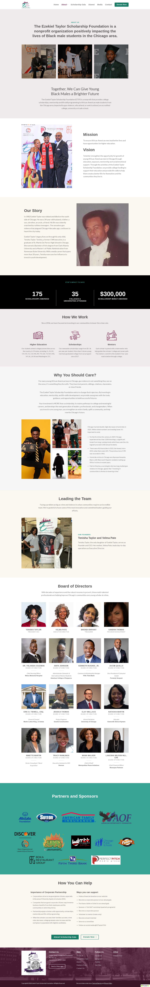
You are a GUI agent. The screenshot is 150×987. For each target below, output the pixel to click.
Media (99, 5)
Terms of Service (97, 983)
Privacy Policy (108, 983)
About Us (80, 956)
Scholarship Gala (78, 5)
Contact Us (80, 968)
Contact (108, 5)
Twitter (97, 962)
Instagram (98, 959)
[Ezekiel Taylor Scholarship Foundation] (31, 4)
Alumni (91, 5)
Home (56, 5)
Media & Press (82, 965)
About (64, 5)
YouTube (98, 965)
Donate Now (117, 956)
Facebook (98, 956)
